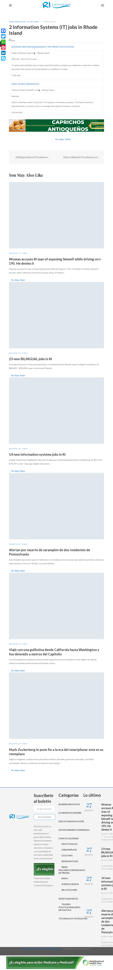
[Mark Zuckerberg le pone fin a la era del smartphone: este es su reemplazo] (56, 705)
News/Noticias (69, 861)
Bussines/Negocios (69, 804)
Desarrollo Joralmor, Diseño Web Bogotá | (42, 948)
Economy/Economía (69, 813)
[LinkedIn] (3, 53)
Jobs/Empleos (17, 22)
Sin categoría (69, 890)
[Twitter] (48, 139)
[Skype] (3, 58)
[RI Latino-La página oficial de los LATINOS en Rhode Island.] (56, 5)
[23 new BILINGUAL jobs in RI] (56, 315)
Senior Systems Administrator (25, 83)
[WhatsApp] (3, 42)
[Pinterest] (3, 47)
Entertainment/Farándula (69, 830)
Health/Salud (69, 844)
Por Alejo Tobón (63, 139)
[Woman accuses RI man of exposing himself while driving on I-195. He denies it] (56, 215)
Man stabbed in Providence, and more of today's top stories (81, 157)
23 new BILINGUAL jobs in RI (30, 359)
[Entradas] (56, 157)
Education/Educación (69, 821)
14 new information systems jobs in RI (37, 454)
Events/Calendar (69, 838)
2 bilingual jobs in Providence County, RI (32, 157)
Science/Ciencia (70, 884)
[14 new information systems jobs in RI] (56, 410)
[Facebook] (43, 139)
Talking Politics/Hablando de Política (69, 907)
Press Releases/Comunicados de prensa (69, 870)
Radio (64, 878)
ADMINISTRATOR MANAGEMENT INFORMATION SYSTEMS (42, 46)
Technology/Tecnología (69, 918)
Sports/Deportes (68, 898)
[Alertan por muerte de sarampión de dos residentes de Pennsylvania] (56, 506)
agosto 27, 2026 (18, 253)
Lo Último (33, 22)
